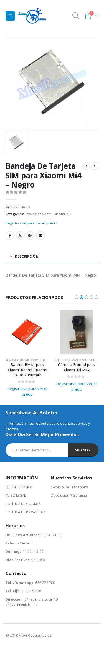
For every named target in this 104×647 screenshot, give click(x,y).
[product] (27, 332)
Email (40, 235)
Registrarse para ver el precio (31, 223)
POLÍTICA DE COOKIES (23, 503)
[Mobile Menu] (10, 16)
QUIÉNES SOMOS (19, 487)
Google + (30, 235)
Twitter (20, 235)
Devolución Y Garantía (69, 495)
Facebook (10, 235)
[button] (76, 297)
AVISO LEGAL (16, 495)
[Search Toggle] (76, 15)
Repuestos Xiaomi (38, 214)
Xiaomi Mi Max (89, 360)
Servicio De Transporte (69, 487)
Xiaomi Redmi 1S (41, 360)
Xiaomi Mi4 (62, 214)
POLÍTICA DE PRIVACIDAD (25, 512)
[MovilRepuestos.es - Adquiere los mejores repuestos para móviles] (32, 16)
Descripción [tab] (27, 256)
